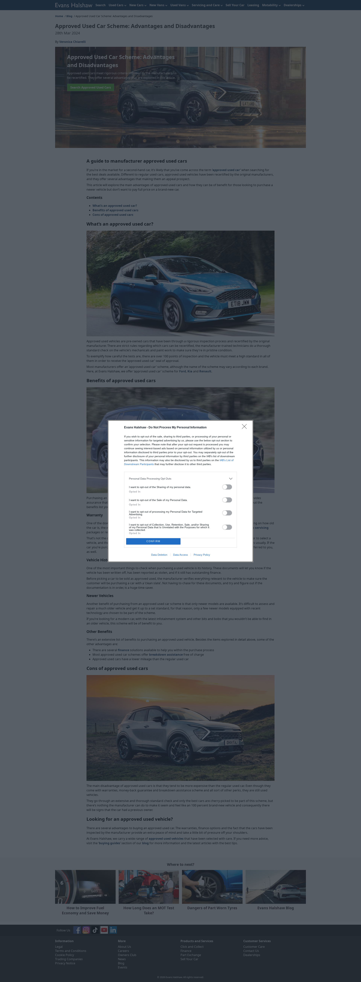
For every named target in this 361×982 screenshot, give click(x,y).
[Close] (245, 427)
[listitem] (180, 479)
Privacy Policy (202, 554)
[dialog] (180, 491)
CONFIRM (153, 541)
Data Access (180, 554)
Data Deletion (159, 554)
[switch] (227, 486)
